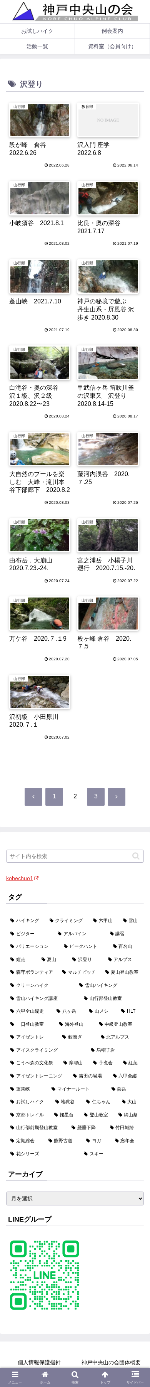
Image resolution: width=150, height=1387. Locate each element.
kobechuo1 (19, 878)
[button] (136, 856)
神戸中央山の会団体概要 (111, 1362)
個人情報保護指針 (39, 1362)
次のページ (75, 771)
